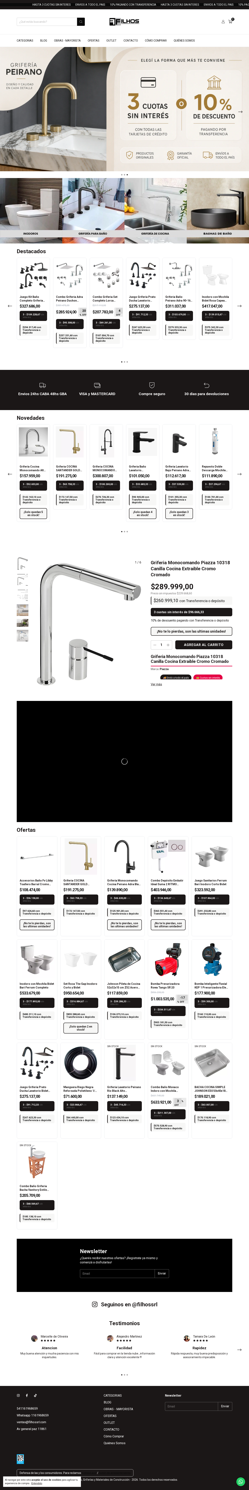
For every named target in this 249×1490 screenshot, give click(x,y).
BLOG (43, 40)
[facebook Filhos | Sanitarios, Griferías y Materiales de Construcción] (26, 1395)
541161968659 (27, 1408)
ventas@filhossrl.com (31, 1422)
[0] (230, 21)
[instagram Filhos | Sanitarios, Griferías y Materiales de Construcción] (18, 1395)
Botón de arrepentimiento (115, 1472)
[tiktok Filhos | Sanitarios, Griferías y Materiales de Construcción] (35, 1395)
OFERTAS (93, 40)
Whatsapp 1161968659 (33, 1415)
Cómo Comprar (156, 40)
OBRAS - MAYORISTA (67, 40)
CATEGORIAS (25, 40)
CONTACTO (131, 40)
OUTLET (111, 40)
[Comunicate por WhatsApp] (240, 1481)
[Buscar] (81, 22)
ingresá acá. (89, 1472)
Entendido (36, 1483)
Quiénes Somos (184, 40)
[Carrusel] (124, 109)
